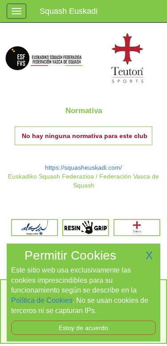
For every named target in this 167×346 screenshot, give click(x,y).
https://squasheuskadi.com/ (83, 167)
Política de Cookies (42, 300)
